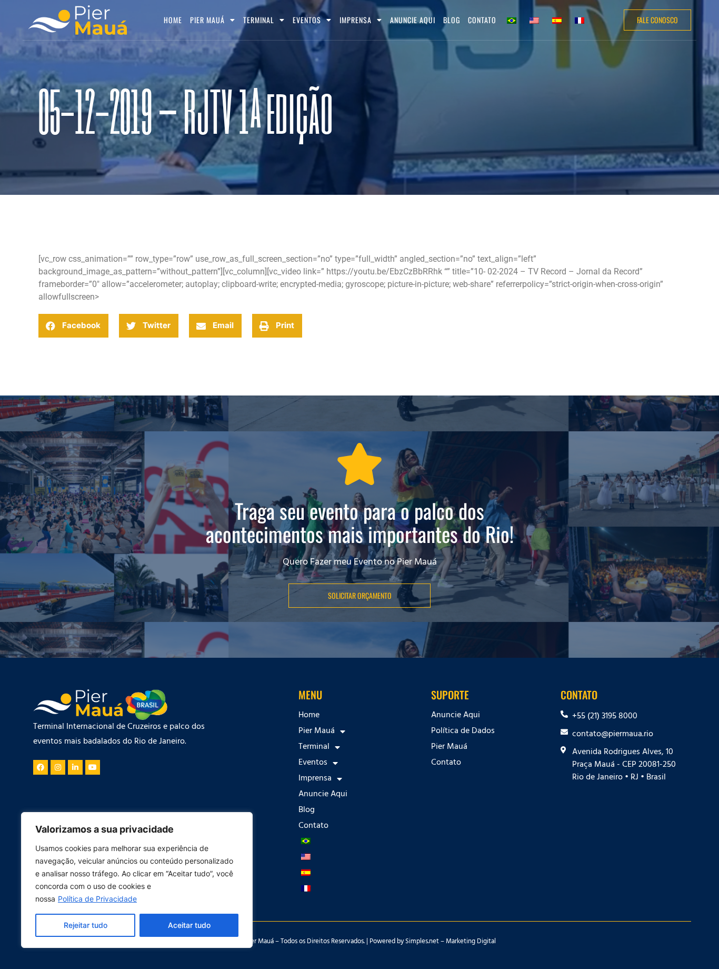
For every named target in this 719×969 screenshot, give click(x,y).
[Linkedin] (75, 767)
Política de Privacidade (97, 898)
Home (173, 19)
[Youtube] (92, 767)
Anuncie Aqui (412, 19)
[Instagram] (58, 767)
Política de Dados (463, 731)
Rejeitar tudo (85, 925)
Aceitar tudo (189, 925)
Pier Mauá (449, 747)
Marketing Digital (471, 942)
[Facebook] (40, 767)
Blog (451, 19)
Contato (482, 19)
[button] (73, 326)
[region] (137, 880)
